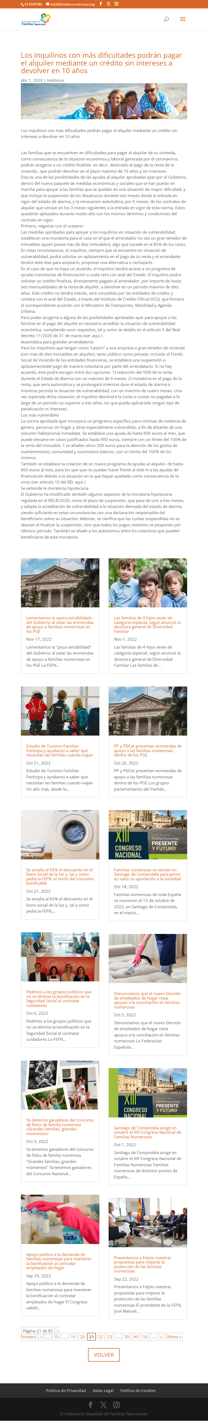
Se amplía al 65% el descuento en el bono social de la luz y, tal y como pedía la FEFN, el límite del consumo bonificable (60, 876)
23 (110, 1336)
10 (56, 1336)
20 (82, 1336)
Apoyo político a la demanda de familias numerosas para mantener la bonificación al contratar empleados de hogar (59, 1261)
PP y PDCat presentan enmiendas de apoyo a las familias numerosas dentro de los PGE (148, 750)
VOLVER (104, 1354)
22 (100, 1336)
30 (126, 1336)
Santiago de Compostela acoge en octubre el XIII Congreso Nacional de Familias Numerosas (147, 1132)
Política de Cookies (138, 1390)
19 (73, 1336)
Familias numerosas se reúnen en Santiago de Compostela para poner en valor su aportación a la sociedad (147, 874)
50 (145, 1336)
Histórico (55, 80)
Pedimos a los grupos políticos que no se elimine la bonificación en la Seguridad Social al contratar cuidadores (58, 998)
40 (136, 1336)
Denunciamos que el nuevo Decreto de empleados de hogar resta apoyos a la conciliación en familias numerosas (147, 1000)
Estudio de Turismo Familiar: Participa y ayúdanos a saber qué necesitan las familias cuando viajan (59, 750)
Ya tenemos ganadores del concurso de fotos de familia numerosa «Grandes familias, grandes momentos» (59, 1126)
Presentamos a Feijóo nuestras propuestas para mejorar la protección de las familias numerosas (142, 1264)
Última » (173, 1336)
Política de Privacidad (66, 1390)
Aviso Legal (103, 1390)
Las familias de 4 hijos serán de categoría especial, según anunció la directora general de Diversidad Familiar (147, 624)
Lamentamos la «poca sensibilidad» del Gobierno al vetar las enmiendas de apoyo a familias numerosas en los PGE (59, 624)
